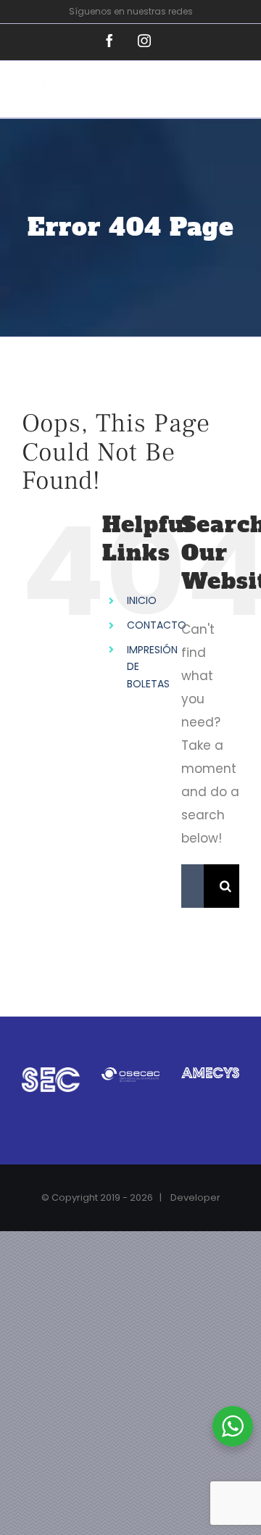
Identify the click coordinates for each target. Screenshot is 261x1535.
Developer (195, 1197)
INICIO (142, 600)
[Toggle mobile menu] (231, 94)
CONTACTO (156, 625)
